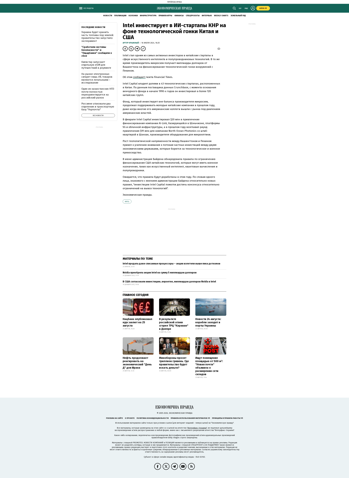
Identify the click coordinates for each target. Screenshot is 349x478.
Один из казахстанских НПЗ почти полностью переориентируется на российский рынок (97, 93)
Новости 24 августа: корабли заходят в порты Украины (208, 322)
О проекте (130, 418)
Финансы (179, 15)
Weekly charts (221, 15)
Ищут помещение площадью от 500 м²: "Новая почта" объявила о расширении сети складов (209, 366)
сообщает (139, 77)
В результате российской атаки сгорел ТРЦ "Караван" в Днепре (173, 323)
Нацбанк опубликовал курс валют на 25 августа (137, 322)
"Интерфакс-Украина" (197, 428)
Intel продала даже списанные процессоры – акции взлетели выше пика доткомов (171, 263)
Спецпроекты (193, 15)
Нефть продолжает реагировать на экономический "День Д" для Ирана (137, 362)
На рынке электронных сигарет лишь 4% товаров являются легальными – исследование (96, 78)
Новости (107, 15)
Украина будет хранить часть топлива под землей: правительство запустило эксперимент (97, 37)
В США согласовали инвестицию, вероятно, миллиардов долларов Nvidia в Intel (169, 281)
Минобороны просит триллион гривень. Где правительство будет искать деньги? (174, 362)
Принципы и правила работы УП (227, 418)
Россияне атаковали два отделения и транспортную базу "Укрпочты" (97, 106)
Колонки (133, 15)
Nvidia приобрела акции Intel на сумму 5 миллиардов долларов (160, 272)
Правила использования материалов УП (190, 418)
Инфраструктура (148, 15)
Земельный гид (238, 15)
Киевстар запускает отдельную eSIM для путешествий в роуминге (96, 64)
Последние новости (93, 27)
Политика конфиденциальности (153, 418)
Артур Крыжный (131, 43)
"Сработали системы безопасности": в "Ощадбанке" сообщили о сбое (96, 51)
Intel (127, 202)
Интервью (207, 15)
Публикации (120, 15)
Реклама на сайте (114, 418)
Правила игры (165, 15)
